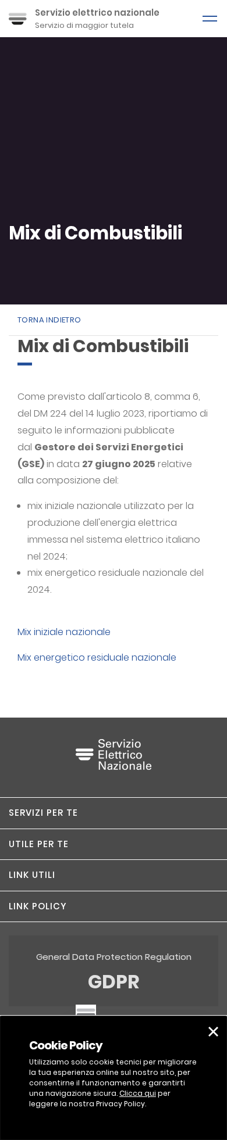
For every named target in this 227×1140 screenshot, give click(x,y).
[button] (113, 813)
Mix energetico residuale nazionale (96, 657)
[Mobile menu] (209, 18)
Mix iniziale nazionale (64, 632)
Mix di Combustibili (95, 233)
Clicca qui (137, 1093)
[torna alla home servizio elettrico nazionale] (113, 760)
